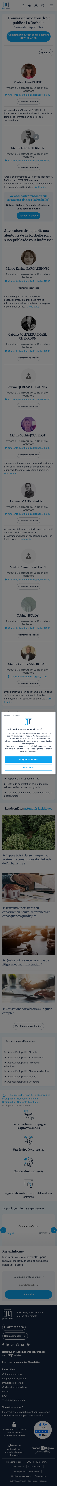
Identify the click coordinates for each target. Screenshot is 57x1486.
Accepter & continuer (28, 759)
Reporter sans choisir (12, 716)
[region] (28, 743)
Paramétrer (28, 767)
